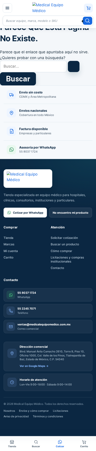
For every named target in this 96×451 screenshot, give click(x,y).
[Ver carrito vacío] (88, 8)
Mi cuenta (11, 251)
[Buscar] (87, 21)
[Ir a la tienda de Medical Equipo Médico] (47, 8)
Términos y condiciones (48, 416)
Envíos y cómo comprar (34, 410)
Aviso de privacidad (16, 416)
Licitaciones (60, 410)
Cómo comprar (61, 251)
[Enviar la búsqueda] (73, 66)
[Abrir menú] (7, 8)
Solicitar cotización (64, 238)
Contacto (57, 268)
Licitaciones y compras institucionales (67, 259)
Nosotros (9, 410)
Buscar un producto (65, 244)
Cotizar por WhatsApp (28, 212)
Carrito (8, 257)
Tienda (8, 238)
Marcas (9, 244)
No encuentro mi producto (70, 212)
